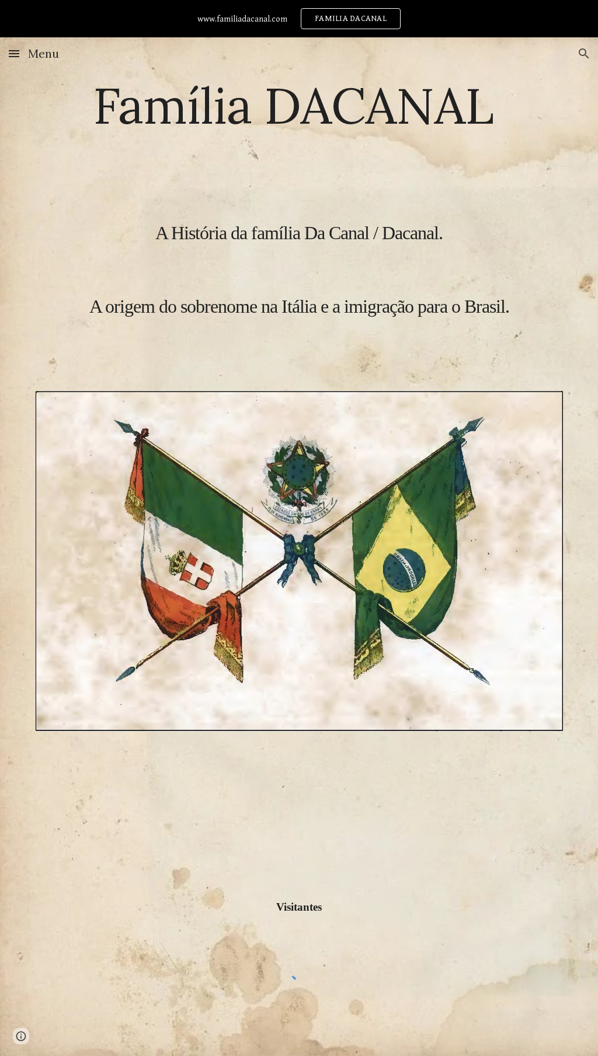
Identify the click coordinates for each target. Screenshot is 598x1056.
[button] (14, 53)
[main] (299, 231)
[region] (299, 18)
